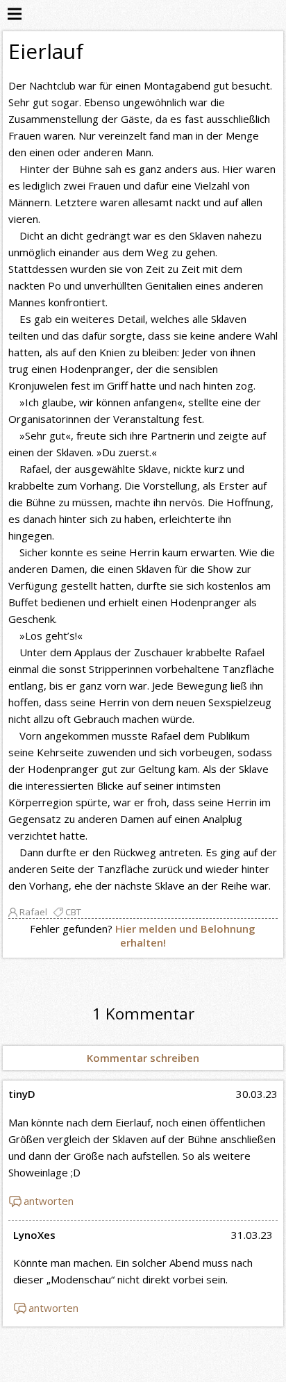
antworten (49, 1201)
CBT (73, 912)
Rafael (33, 912)
